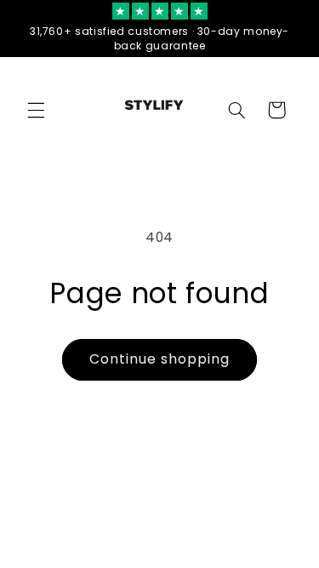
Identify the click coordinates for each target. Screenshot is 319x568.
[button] (35, 109)
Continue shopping (160, 359)
